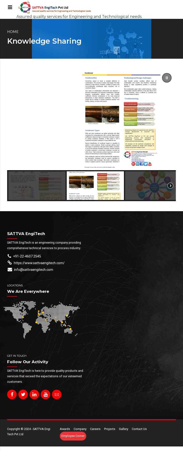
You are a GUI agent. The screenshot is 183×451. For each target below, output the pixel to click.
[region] (91, 135)
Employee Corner (73, 436)
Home (13, 32)
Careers (95, 429)
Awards (65, 429)
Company (80, 429)
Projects (109, 429)
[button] (167, 78)
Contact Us (139, 429)
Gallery (123, 429)
